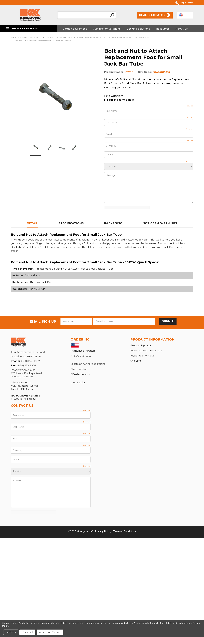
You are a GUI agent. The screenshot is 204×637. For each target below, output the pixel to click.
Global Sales (78, 382)
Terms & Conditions (124, 531)
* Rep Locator (79, 369)
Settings (11, 632)
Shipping (135, 360)
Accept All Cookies (50, 632)
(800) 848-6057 (30, 361)
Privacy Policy (103, 531)
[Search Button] (112, 15)
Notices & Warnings (160, 223)
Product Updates (140, 345)
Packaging (113, 223)
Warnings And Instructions (146, 350)
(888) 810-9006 (26, 365)
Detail (32, 223)
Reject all (27, 632)
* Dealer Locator (80, 374)
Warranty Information (143, 355)
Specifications (71, 223)
